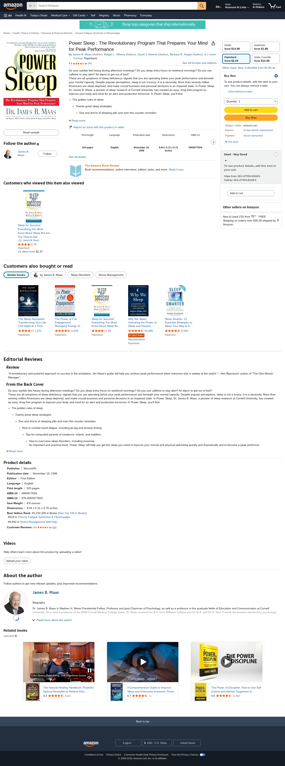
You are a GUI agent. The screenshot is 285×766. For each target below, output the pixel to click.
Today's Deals (38, 15)
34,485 (148, 330)
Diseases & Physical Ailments (57, 33)
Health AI (20, 15)
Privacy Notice (113, 754)
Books (6, 33)
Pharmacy (130, 15)
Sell (93, 15)
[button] (7, 15)
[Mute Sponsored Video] (89, 677)
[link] (34, 231)
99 (109, 330)
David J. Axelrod (147, 54)
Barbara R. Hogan (181, 54)
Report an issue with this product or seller (98, 127)
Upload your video (17, 560)
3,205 (184, 330)
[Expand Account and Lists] (248, 7)
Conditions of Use (94, 754)
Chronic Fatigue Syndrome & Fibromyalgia (97, 33)
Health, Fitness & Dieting (26, 33)
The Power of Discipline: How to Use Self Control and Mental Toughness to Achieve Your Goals (236, 689)
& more (210, 54)
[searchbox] (117, 6)
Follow (47, 153)
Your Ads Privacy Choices (184, 754)
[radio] (236, 47)
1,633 (74, 330)
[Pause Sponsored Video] (89, 670)
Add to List (236, 193)
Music (116, 15)
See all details (77, 156)
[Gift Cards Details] (87, 15)
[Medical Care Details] (69, 15)
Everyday (146, 15)
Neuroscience (136, 337)
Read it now (176, 169)
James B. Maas (82, 54)
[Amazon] (13, 6)
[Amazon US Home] (91, 744)
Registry (104, 15)
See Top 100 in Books (72, 513)
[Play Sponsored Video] (143, 662)
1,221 (38, 330)
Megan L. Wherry (114, 54)
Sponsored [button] (8, 636)
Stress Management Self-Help (38, 521)
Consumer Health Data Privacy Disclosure (146, 754)
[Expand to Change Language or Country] (220, 7)
